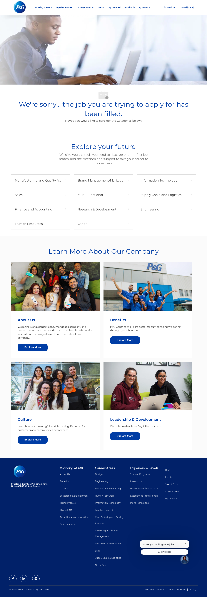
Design (99, 474)
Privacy (192, 590)
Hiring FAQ (66, 510)
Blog (167, 470)
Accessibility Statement (153, 590)
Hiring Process (68, 503)
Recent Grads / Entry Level (144, 488)
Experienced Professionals (144, 495)
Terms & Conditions (177, 590)
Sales (97, 550)
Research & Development (108, 543)
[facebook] (13, 578)
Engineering (101, 481)
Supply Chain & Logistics (108, 558)
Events (100, 7)
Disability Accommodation (74, 517)
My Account (144, 7)
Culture (64, 488)
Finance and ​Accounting (108, 488)
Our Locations (67, 524)
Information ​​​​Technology (107, 503)
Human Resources (104, 495)
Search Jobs (129, 7)
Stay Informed (113, 7)
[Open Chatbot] (185, 559)
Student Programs (140, 474)
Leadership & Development (74, 495)
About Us (65, 474)
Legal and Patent (104, 510)
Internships (136, 481)
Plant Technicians (139, 503)
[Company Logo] (22, 7)
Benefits (64, 481)
